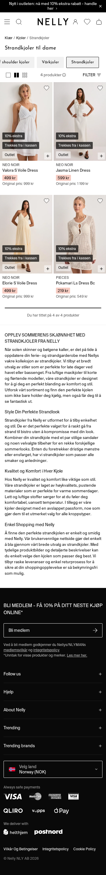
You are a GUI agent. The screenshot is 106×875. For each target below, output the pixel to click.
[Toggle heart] (46, 88)
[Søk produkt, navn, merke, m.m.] (18, 22)
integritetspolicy (46, 650)
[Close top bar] (100, 6)
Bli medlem (19, 630)
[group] (16, 75)
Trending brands (19, 745)
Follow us (12, 674)
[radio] (8, 75)
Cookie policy (84, 849)
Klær (8, 38)
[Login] (75, 21)
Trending (12, 727)
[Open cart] (98, 21)
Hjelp (9, 692)
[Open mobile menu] (7, 21)
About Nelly (14, 709)
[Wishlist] (87, 21)
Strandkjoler (39, 38)
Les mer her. (77, 655)
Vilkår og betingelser (21, 849)
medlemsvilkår (15, 650)
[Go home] (53, 21)
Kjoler (21, 38)
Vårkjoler (50, 62)
